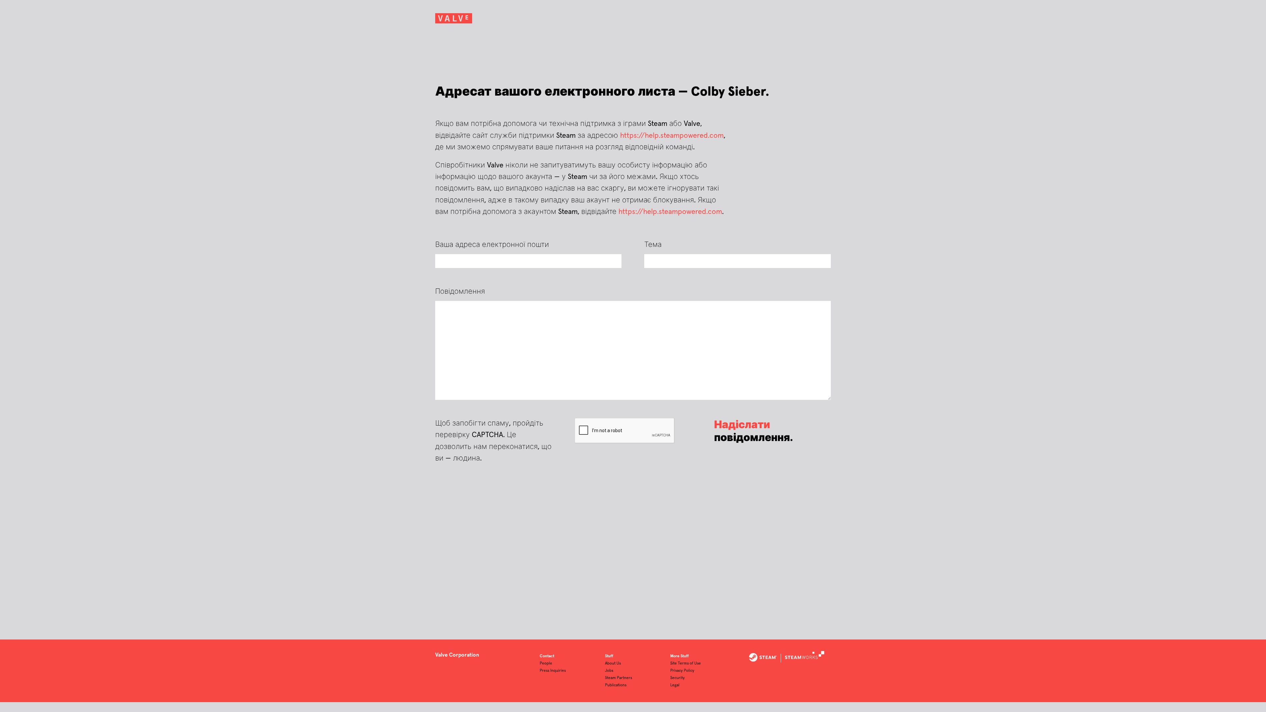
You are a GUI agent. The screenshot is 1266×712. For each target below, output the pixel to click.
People (546, 664)
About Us (613, 664)
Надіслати (742, 425)
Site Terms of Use (685, 664)
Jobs (609, 671)
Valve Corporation (457, 655)
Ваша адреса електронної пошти (492, 245)
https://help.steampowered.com (672, 135)
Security (677, 678)
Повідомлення (460, 291)
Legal (674, 685)
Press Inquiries (553, 671)
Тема (653, 245)
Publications (615, 685)
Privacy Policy (682, 671)
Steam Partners (618, 678)
